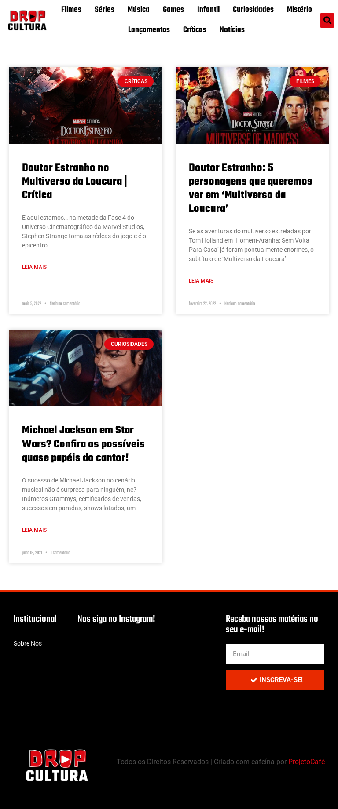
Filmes (71, 10)
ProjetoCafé (306, 762)
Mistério (299, 10)
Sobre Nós (28, 643)
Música (139, 10)
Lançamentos (149, 30)
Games (173, 10)
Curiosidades (253, 10)
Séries (104, 10)
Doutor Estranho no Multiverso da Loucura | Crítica (74, 181)
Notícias (232, 30)
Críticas (194, 30)
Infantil (208, 10)
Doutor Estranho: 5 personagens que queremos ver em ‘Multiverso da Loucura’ (250, 189)
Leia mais (34, 267)
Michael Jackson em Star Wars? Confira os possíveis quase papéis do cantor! (83, 444)
